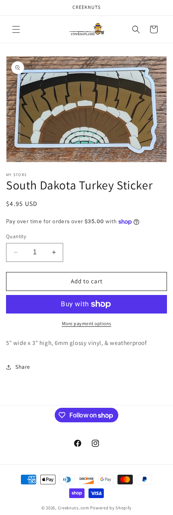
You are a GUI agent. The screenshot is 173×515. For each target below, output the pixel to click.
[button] (16, 29)
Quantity (16, 236)
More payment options (86, 323)
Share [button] (22, 366)
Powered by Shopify (111, 508)
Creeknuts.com (73, 508)
